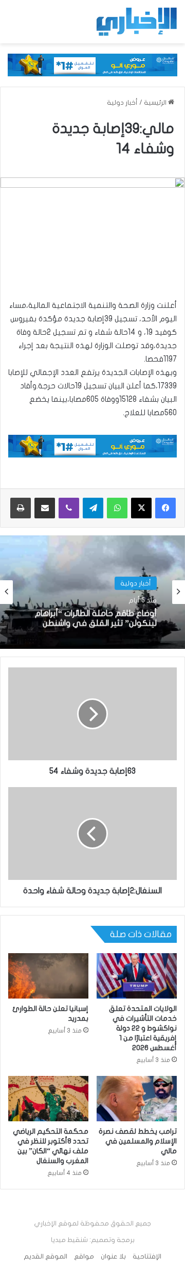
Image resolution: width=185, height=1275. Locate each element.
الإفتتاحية (147, 1256)
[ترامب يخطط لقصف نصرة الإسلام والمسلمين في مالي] (137, 1098)
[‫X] (141, 508)
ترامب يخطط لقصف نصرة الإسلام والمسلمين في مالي (138, 1141)
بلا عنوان (113, 1256)
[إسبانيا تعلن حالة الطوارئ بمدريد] (48, 976)
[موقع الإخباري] (136, 21)
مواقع (84, 1256)
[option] (92, 592)
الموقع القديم (45, 1256)
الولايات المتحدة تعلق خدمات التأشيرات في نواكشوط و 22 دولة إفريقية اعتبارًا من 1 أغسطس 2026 (143, 1028)
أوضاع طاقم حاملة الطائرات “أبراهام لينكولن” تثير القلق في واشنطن (96, 618)
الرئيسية (156, 102)
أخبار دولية (122, 102)
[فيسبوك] (165, 508)
